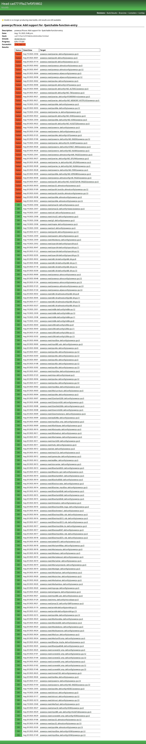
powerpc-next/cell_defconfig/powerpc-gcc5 (57, 212)
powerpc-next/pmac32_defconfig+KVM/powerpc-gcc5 (62, 708)
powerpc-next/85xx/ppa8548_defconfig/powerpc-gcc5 (62, 646)
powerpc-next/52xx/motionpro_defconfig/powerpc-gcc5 (63, 414)
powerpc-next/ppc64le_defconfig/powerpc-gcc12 (60, 108)
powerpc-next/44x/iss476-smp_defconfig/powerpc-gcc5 (62, 638)
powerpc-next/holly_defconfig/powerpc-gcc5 (58, 445)
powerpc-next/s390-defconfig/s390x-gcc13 (57, 336)
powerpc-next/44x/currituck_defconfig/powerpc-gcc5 (61, 390)
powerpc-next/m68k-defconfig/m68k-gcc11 (57, 317)
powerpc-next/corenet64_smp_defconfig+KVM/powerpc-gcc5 (65, 716)
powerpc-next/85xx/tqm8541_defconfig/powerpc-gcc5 (62, 476)
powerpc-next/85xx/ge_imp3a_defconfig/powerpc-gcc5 (62, 642)
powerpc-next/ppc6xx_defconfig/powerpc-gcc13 (59, 383)
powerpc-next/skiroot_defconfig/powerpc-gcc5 (59, 692)
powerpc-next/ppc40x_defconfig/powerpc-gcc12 (59, 363)
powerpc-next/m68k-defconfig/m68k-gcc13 (57, 313)
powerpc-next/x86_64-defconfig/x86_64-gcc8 (58, 259)
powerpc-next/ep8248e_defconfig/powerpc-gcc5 (59, 418)
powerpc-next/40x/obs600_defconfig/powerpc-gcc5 (61, 623)
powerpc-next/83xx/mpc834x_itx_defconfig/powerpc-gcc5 (63, 526)
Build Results (112, 13)
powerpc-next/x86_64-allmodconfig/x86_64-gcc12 (60, 302)
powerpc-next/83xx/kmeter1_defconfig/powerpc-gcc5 (62, 510)
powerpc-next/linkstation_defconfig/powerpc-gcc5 (60, 503)
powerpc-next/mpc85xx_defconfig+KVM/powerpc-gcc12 (62, 731)
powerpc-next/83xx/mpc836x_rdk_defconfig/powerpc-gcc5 (64, 514)
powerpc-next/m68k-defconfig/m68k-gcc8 (57, 321)
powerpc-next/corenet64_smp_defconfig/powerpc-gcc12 (63, 665)
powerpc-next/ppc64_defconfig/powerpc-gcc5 (58, 58)
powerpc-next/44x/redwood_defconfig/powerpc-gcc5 (61, 557)
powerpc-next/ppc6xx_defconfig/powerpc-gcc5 (59, 81)
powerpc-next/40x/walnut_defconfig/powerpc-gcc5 (61, 433)
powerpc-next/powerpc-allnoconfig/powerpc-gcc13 (61, 282)
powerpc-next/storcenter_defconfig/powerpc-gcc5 (60, 464)
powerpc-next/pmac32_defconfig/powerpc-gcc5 (59, 205)
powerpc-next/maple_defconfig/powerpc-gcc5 (59, 224)
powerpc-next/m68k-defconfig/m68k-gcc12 (57, 309)
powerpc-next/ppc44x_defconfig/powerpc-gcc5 (59, 348)
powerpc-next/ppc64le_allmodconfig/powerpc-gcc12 (61, 201)
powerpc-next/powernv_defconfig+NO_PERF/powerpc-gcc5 (64, 170)
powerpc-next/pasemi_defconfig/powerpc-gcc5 (59, 236)
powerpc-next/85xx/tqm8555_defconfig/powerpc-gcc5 (62, 468)
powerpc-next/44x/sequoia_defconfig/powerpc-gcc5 (61, 549)
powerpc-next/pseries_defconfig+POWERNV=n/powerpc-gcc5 (65, 96)
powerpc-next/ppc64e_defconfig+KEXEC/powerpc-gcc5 (62, 689)
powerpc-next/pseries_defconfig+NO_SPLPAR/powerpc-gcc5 (64, 158)
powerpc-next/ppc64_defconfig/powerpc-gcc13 (59, 232)
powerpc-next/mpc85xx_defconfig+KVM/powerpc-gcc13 (62, 735)
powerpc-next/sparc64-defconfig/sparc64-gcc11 (59, 247)
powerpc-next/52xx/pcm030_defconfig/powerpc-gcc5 (61, 402)
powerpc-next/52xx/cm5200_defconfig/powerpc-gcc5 (61, 410)
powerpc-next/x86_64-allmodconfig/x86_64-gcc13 (60, 305)
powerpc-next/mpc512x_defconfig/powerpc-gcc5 (60, 452)
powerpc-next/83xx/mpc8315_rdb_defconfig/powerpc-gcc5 (64, 518)
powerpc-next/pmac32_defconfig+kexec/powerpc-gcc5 (62, 209)
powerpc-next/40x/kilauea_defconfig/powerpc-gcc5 (61, 425)
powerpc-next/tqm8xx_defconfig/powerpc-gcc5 (59, 677)
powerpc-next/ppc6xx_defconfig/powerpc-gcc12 (59, 379)
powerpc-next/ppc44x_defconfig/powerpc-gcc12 (59, 352)
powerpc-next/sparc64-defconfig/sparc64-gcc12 (59, 251)
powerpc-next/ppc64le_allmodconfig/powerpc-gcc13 (61, 727)
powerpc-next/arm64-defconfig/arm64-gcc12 (58, 607)
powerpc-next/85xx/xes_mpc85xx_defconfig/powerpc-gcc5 (63, 487)
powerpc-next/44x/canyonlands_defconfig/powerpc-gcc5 (63, 565)
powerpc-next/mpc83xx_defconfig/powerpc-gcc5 (60, 371)
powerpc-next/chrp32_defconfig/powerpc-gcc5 (59, 216)
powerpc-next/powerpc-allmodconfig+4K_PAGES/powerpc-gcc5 (65, 178)
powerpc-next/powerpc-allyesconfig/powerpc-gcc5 (60, 73)
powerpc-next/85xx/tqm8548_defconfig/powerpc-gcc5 (62, 491)
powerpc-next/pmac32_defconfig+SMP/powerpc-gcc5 (62, 603)
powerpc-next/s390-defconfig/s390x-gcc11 (57, 329)
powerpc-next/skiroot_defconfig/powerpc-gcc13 (59, 700)
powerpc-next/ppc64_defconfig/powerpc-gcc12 (59, 62)
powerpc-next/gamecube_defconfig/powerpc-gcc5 (60, 456)
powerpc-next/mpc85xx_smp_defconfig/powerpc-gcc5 (62, 421)
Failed (18, 54)
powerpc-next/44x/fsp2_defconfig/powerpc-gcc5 (60, 704)
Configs (141, 13)
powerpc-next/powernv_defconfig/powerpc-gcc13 (60, 681)
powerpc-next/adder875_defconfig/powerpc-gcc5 (60, 541)
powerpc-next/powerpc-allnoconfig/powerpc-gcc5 (60, 274)
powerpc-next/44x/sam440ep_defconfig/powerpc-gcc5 (62, 545)
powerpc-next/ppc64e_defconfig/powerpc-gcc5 (59, 394)
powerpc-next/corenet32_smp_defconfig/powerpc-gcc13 (63, 658)
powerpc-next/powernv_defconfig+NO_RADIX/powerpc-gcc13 (65, 685)
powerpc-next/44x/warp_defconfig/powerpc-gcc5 (60, 553)
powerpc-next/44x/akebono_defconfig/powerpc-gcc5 (61, 627)
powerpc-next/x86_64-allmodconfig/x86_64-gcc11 (60, 298)
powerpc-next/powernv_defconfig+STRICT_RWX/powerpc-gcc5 (65, 147)
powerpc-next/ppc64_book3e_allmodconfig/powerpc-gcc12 (64, 189)
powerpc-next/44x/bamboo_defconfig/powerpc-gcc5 (61, 584)
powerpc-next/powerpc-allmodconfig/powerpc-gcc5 (61, 65)
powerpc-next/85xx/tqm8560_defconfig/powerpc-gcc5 (62, 495)
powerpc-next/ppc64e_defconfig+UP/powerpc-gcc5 (61, 135)
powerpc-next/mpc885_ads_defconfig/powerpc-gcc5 (61, 344)
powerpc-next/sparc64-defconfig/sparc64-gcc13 (59, 255)
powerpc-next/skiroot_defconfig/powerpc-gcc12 (59, 696)
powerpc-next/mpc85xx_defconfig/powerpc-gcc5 (60, 340)
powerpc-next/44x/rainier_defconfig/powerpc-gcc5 (60, 561)
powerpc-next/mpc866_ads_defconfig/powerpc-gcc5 (61, 596)
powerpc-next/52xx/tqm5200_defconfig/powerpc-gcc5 (62, 398)
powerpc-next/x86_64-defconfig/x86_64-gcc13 (58, 270)
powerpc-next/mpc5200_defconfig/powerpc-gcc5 (60, 441)
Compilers (132, 13)
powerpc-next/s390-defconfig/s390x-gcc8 (57, 325)
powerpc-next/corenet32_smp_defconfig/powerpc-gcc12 (63, 654)
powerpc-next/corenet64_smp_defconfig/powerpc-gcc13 (63, 669)
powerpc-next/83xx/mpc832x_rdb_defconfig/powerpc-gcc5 (64, 534)
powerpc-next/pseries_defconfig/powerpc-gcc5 (59, 54)
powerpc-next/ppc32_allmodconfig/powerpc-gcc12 (60, 719)
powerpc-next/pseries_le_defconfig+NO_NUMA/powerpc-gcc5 (65, 166)
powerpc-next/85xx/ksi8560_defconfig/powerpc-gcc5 (61, 479)
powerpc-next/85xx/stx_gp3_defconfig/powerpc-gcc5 (61, 472)
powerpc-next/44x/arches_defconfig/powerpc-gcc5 (60, 576)
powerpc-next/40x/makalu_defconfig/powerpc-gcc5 (61, 437)
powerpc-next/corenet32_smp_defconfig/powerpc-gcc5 (62, 650)
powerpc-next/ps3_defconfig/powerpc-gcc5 (57, 228)
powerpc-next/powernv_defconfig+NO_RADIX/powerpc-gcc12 (65, 139)
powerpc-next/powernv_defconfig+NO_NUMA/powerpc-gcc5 (64, 151)
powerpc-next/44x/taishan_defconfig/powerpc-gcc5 (61, 572)
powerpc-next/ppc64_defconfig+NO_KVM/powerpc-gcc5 (63, 116)
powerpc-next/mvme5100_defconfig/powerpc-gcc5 (60, 673)
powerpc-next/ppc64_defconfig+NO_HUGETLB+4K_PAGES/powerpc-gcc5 (69, 182)
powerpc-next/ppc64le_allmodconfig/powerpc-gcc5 (61, 197)
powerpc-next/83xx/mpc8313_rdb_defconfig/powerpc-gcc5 (64, 522)
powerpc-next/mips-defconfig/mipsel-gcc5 (57, 375)
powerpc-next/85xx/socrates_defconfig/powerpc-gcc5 (62, 483)
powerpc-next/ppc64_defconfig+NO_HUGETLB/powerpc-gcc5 (65, 123)
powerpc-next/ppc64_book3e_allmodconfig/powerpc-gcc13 (64, 193)
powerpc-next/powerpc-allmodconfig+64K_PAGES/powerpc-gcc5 (66, 154)
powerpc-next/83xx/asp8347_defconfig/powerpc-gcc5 (62, 530)
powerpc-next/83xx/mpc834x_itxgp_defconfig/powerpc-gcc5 (64, 507)
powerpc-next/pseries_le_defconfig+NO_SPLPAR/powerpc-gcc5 (65, 162)
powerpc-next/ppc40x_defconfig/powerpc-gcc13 (59, 367)
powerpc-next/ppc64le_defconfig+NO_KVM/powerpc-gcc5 (63, 120)
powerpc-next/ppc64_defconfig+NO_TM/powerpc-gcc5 (62, 93)
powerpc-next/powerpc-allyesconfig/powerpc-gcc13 (61, 290)
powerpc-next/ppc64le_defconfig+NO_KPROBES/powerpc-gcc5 (65, 174)
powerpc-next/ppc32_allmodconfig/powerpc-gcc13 (60, 723)
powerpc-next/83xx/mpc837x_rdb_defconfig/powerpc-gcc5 (64, 538)
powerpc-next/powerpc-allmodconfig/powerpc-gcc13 (61, 286)
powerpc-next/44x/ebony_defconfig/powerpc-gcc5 (60, 240)
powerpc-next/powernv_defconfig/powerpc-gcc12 (60, 131)
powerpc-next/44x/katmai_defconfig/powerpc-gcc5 (61, 580)
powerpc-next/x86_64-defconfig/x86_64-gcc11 (58, 263)
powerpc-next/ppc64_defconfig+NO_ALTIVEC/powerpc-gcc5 (64, 89)
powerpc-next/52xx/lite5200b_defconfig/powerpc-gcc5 (62, 406)
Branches (123, 13)
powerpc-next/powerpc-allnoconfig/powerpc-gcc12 (61, 278)
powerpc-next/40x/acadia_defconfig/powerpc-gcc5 (60, 429)
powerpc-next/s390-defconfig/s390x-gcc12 (57, 332)
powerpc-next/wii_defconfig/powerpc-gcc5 (57, 449)
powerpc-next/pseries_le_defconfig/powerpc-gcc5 (60, 112)
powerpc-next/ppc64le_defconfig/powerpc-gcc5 (59, 104)
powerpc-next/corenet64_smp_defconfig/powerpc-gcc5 (62, 661)
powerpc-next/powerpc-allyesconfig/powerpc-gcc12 (61, 77)
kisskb (5, 7)
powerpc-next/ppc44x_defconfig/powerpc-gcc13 (59, 356)
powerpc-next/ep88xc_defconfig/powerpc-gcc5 (59, 460)
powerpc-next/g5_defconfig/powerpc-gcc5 (57, 220)
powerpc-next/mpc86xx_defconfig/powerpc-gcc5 (60, 387)
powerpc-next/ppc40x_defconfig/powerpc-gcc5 (59, 360)
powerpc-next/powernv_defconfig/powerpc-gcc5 (60, 127)
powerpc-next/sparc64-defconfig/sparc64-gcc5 (59, 243)
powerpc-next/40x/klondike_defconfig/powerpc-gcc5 (61, 619)
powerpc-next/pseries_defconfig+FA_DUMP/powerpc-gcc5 (63, 143)
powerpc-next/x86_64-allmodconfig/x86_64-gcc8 (59, 294)
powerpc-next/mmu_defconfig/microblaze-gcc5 (59, 599)
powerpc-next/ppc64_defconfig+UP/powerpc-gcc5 (60, 85)
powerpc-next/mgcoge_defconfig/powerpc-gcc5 (59, 588)
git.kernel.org (19, 39)
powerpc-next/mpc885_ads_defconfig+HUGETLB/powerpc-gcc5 (65, 712)
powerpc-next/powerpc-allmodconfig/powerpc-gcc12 (61, 69)
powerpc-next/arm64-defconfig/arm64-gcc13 (58, 611)
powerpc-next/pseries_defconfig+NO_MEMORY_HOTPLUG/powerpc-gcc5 (69, 100)
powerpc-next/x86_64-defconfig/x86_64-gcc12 (58, 267)
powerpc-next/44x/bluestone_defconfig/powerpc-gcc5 (62, 630)
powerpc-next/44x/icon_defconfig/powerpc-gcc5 (59, 634)
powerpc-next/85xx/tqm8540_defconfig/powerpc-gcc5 (62, 499)
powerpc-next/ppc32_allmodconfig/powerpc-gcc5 (60, 185)
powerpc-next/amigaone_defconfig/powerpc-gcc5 (60, 592)
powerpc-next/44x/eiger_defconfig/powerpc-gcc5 (60, 569)
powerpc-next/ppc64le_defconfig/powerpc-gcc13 (60, 615)
